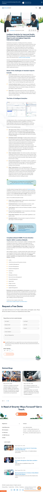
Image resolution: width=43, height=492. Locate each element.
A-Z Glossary (5, 432)
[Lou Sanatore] (8, 30)
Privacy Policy (5, 487)
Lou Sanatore (12, 30)
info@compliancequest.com (33, 429)
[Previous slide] (3, 401)
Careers (3, 437)
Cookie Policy (11, 487)
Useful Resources (5, 427)
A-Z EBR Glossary (6, 435)
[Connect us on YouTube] (17, 490)
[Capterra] (20, 490)
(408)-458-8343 (28, 427)
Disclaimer (21, 487)
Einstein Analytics (31, 189)
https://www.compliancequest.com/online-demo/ (17, 301)
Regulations (4, 423)
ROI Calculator (5, 429)
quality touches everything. (24, 57)
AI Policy (17, 487)
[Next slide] (7, 401)
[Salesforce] (14, 490)
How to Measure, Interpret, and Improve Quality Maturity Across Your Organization (31, 387)
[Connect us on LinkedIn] (12, 490)
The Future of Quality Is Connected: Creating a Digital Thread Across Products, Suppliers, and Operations (10, 387)
